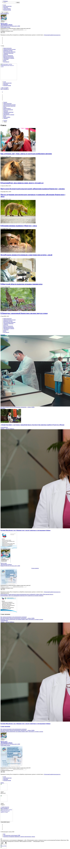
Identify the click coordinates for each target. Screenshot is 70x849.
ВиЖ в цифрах (6, 117)
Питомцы (3, 408)
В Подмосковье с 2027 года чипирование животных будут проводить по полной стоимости (22, 595)
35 (1, 589)
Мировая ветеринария (8, 56)
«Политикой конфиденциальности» (52, 34)
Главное (5, 102)
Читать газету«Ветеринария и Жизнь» (7, 24)
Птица (4, 107)
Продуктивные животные (9, 51)
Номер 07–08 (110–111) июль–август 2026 (10, 26)
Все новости (6, 61)
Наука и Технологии (8, 55)
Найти (18, 2)
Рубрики (5, 1)
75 (3, 32)
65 (3, 771)
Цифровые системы (8, 50)
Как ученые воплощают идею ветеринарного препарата (14, 617)
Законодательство (7, 48)
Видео (4, 60)
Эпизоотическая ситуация (9, 49)
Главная (5, 120)
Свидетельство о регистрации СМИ (11, 835)
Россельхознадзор (7, 6)
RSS (4, 834)
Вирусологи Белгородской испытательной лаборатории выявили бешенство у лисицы (33, 189)
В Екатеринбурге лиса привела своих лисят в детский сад (22, 183)
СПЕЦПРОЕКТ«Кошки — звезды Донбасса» (7, 428)
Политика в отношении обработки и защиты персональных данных (19, 836)
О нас (4, 5)
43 (1, 32)
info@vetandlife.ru (5, 13)
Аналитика (5, 59)
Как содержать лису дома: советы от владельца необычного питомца (26, 154)
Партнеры (5, 7)
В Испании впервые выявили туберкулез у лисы (19, 226)
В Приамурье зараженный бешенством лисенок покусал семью (24, 313)
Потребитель (6, 113)
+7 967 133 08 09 (4, 87)
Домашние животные (8, 53)
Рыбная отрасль (7, 108)
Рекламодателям (7, 9)
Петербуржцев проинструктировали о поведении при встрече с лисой (26, 255)
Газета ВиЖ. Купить (5, 27)
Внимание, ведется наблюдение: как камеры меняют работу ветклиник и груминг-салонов (22, 619)
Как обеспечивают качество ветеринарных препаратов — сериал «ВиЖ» (18, 407)
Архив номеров (7, 8)
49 (1, 771)
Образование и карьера (8, 58)
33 (3, 589)
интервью (3, 334)
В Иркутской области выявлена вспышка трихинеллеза (21, 284)
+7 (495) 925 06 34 (5, 807)
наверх (2, 782)
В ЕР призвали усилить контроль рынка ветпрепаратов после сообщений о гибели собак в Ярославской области (27, 594)
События (5, 118)
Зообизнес (5, 54)
